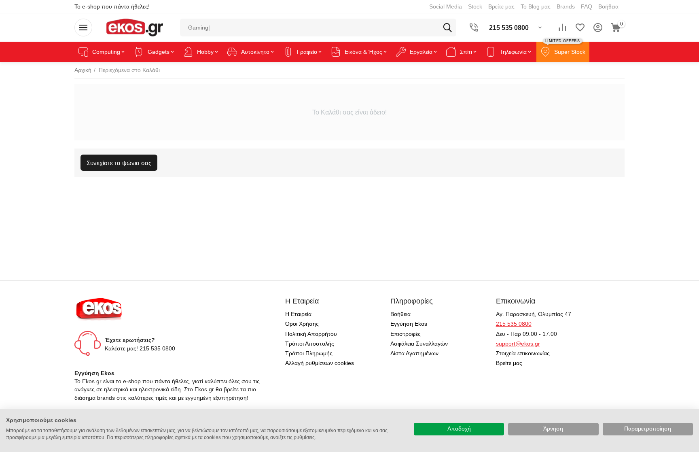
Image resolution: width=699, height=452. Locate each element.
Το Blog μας (536, 6)
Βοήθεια (608, 6)
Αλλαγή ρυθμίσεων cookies (319, 363)
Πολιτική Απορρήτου (311, 334)
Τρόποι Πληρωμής (309, 353)
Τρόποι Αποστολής (309, 343)
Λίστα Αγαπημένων (414, 353)
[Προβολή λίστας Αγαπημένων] (580, 27)
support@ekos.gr (518, 343)
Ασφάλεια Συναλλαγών (419, 343)
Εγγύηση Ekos (408, 323)
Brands (566, 6)
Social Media (445, 6)
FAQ (586, 6)
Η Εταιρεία (298, 314)
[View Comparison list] (562, 27)
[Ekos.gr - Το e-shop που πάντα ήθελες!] (134, 27)
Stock (475, 6)
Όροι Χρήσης (302, 323)
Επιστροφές (405, 334)
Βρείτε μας (501, 6)
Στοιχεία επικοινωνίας (523, 353)
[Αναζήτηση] (447, 27)
